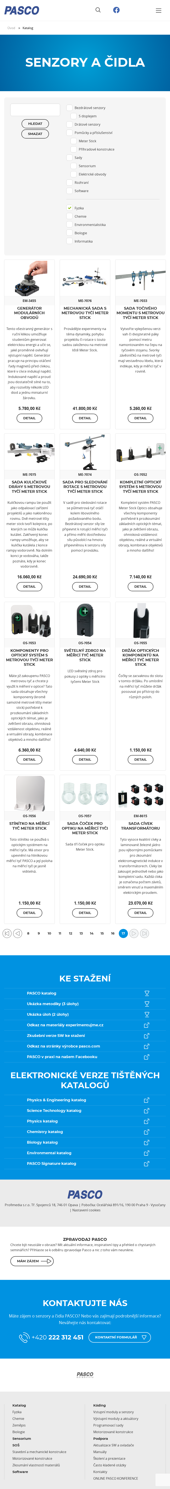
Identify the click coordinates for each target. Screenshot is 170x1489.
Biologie (81, 233)
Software (82, 191)
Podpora (100, 1438)
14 (92, 933)
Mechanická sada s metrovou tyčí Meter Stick (85, 313)
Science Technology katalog (54, 1111)
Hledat (35, 123)
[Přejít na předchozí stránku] (17, 933)
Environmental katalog (49, 1153)
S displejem (88, 116)
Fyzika (79, 208)
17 (123, 933)
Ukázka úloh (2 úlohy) (48, 1015)
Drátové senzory (87, 124)
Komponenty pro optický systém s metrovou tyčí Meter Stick (29, 658)
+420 (58, 1337)
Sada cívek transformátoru (140, 826)
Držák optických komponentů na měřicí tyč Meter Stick (140, 658)
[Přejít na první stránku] (7, 933)
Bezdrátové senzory (90, 107)
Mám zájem (28, 1261)
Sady (78, 157)
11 (60, 933)
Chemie (80, 216)
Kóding (99, 1405)
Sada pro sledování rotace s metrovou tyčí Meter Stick (85, 487)
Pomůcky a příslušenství (93, 132)
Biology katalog (42, 1142)
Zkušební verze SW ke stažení (56, 1036)
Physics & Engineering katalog (56, 1100)
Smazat (35, 134)
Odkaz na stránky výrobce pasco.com (63, 1046)
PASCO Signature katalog (51, 1164)
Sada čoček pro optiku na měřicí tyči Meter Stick (85, 828)
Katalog (19, 1405)
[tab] (113, 151)
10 (49, 933)
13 (81, 933)
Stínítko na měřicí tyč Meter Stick (29, 826)
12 (70, 933)
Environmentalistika (90, 224)
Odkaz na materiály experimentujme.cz (65, 1025)
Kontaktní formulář (116, 1337)
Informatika (84, 241)
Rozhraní (82, 182)
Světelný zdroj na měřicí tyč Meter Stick (85, 655)
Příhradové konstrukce (96, 149)
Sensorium (87, 166)
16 (112, 933)
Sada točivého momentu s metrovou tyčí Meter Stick (141, 313)
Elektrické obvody (92, 174)
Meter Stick (87, 141)
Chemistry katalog (45, 1132)
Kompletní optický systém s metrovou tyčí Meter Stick (140, 487)
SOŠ (15, 1445)
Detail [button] (29, 418)
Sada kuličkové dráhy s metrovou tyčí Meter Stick (29, 487)
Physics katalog (42, 1121)
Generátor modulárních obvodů (29, 313)
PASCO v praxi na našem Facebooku (62, 1057)
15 (102, 933)
